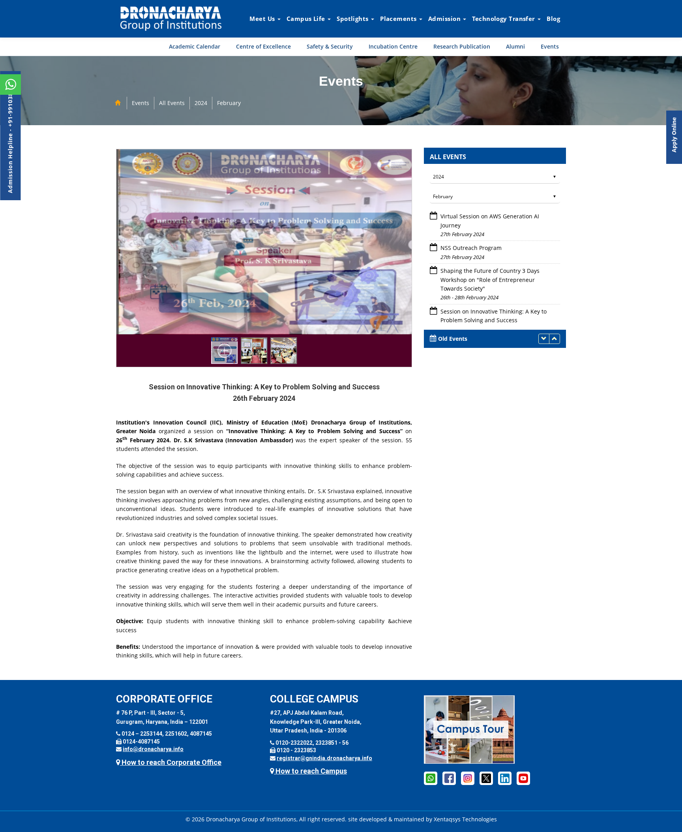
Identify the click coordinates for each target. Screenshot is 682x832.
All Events (172, 103)
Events (550, 46)
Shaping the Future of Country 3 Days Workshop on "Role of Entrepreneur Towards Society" (490, 248)
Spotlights (353, 19)
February (229, 103)
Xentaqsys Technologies (465, 819)
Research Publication (461, 46)
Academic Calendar (194, 46)
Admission (445, 19)
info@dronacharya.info (153, 749)
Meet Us (263, 19)
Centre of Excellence (263, 46)
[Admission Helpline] (430, 778)
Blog (553, 19)
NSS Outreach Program (471, 216)
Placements (399, 19)
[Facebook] (449, 778)
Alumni (515, 46)
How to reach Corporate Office (170, 762)
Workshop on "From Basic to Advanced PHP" (498, 311)
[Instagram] (467, 778)
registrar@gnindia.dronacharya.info (324, 758)
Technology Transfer (504, 19)
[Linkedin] (505, 778)
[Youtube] (523, 778)
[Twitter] (486, 778)
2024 (201, 103)
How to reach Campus (310, 771)
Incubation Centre (393, 46)
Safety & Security (330, 46)
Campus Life (307, 19)
